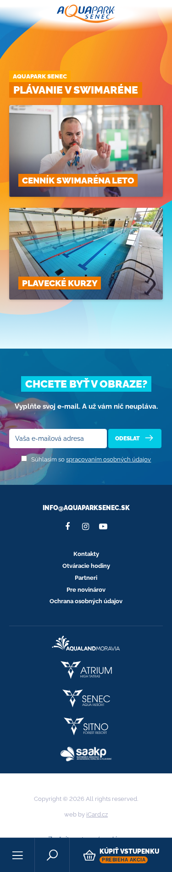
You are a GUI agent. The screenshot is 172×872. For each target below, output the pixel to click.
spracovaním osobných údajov (108, 459)
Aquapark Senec (40, 76)
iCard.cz (97, 814)
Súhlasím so (91, 459)
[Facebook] (67, 526)
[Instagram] (85, 526)
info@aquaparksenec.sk (86, 507)
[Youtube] (103, 526)
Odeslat (128, 438)
